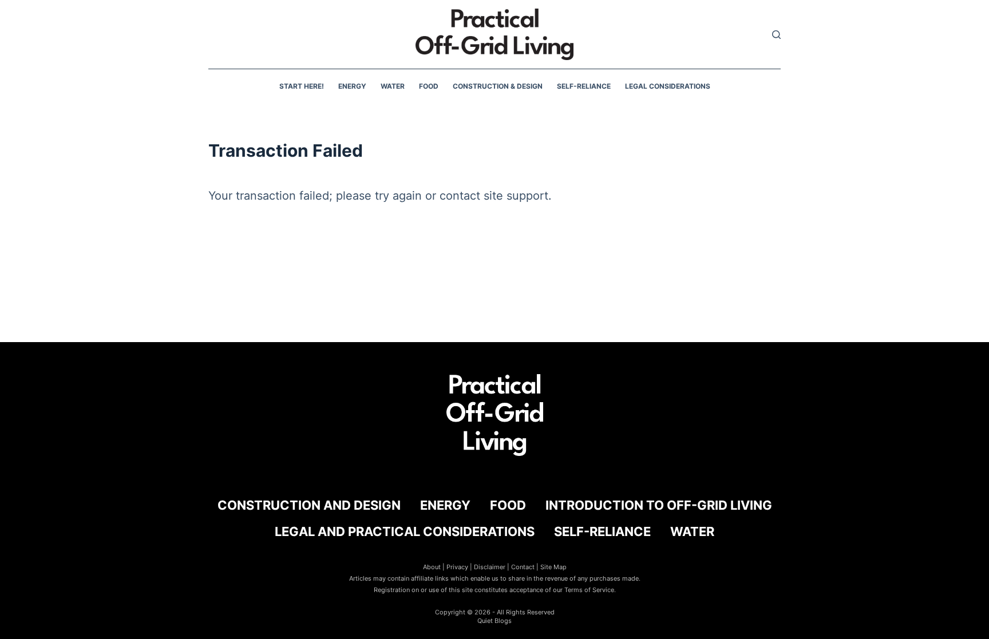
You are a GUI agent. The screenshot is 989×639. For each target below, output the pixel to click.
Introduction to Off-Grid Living (658, 505)
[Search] (776, 34)
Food (428, 86)
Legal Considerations (667, 86)
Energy (352, 86)
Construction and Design (309, 505)
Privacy (457, 567)
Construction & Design (498, 86)
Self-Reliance (584, 86)
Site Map (553, 567)
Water (393, 86)
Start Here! (301, 86)
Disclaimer (489, 567)
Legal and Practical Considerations (405, 531)
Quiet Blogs (494, 621)
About (432, 567)
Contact (523, 567)
